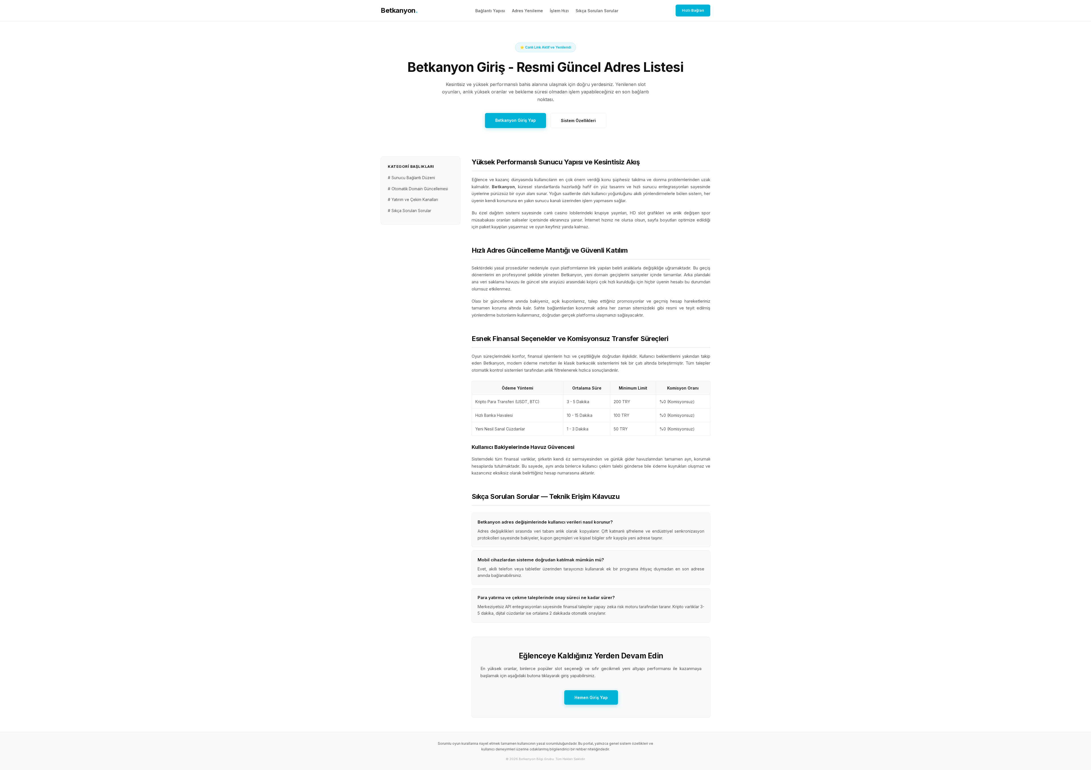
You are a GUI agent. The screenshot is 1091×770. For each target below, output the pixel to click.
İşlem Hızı (559, 10)
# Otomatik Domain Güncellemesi (418, 189)
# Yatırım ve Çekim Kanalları (413, 199)
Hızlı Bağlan (693, 10)
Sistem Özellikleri (578, 120)
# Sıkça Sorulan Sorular (409, 210)
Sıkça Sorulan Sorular (597, 10)
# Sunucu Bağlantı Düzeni (411, 178)
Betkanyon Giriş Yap (515, 120)
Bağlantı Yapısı (490, 10)
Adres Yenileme (527, 10)
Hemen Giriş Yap (591, 697)
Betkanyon (399, 10)
